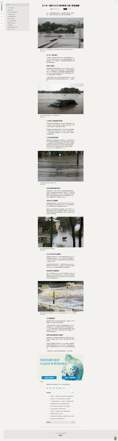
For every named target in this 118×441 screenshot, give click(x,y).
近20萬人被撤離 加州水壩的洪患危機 (58, 408)
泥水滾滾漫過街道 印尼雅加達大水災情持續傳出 (60, 406)
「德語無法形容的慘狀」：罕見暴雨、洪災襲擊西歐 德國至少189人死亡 (62, 401)
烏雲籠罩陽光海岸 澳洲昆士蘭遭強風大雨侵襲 (60, 403)
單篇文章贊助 (49, 378)
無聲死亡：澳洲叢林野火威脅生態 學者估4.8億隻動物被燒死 (62, 396)
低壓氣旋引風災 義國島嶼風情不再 (58, 418)
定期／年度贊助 (70, 378)
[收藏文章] (61, 9)
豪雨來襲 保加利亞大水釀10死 (57, 413)
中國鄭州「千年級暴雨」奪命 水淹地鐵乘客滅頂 (60, 411)
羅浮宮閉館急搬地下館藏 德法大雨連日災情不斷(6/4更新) (62, 416)
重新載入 (60, 435)
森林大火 (60, 131)
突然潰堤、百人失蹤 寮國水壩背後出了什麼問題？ (61, 398)
